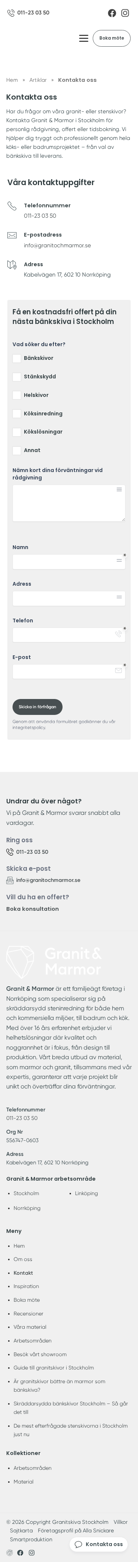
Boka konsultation (32, 909)
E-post (22, 657)
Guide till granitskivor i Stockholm (54, 1368)
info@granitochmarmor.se (57, 245)
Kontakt (23, 1273)
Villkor (121, 1522)
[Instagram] (125, 13)
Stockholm (26, 1193)
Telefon (23, 620)
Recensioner (28, 1314)
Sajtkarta (21, 1530)
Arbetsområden (33, 1341)
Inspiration (26, 1286)
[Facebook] (112, 13)
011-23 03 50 (40, 216)
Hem (19, 1246)
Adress (22, 584)
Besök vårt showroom (40, 1354)
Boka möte (111, 38)
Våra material (30, 1327)
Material (23, 1482)
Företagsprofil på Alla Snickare (76, 1530)
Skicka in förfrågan (37, 706)
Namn (20, 547)
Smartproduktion (31, 1539)
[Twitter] (32, 1553)
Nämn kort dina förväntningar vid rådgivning (58, 474)
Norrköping (27, 1208)
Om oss (23, 1259)
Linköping (86, 1193)
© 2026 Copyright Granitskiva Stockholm (57, 1522)
